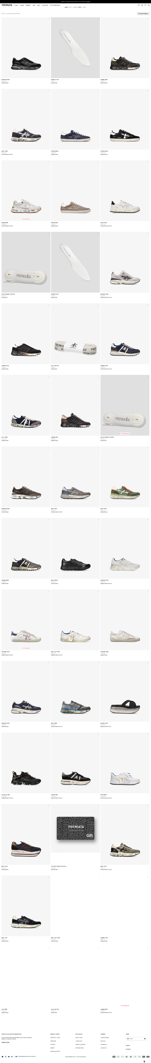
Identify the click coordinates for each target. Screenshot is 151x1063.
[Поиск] (138, 5)
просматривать (143, 13)
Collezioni (8, 13)
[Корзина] (149, 5)
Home (3, 13)
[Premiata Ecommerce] (7, 5)
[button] (49, 19)
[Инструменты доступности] (144, 1061)
